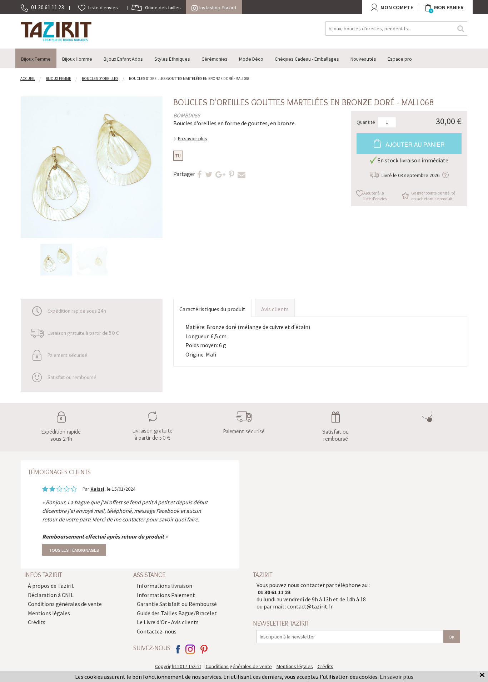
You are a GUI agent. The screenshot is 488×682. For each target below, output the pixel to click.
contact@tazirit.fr (310, 606)
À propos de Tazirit (51, 585)
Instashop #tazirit (217, 7)
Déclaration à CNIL (51, 594)
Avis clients (275, 309)
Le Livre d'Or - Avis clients (168, 622)
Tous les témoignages (74, 550)
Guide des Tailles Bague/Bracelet (177, 613)
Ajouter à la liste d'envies (375, 195)
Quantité (366, 121)
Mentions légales (49, 613)
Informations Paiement (166, 594)
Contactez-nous (156, 631)
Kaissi (97, 489)
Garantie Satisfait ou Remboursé (177, 603)
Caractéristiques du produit (212, 309)
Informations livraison (164, 585)
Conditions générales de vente (65, 603)
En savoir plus (192, 138)
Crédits (36, 622)
